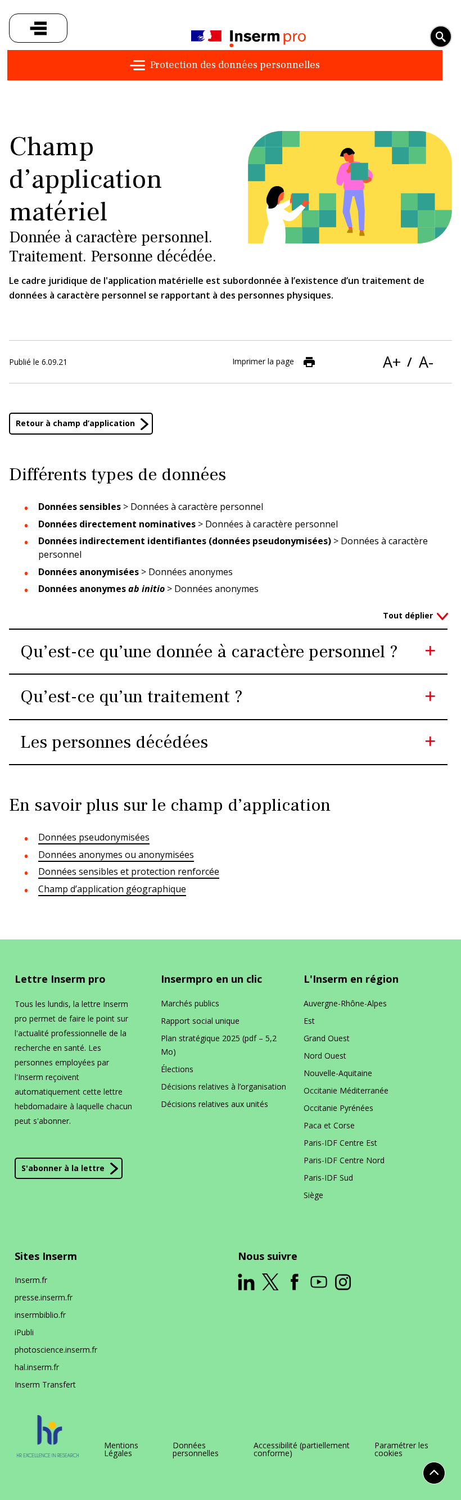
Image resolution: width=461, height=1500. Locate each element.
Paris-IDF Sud (328, 1177)
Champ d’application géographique (112, 889)
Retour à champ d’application (75, 423)
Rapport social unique (200, 1020)
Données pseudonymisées (94, 837)
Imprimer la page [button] (263, 361)
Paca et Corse (329, 1125)
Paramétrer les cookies (401, 1449)
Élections (177, 1069)
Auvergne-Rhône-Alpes (345, 1003)
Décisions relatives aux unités (214, 1104)
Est (309, 1020)
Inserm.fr (31, 1280)
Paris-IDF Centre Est (340, 1142)
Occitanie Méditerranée (346, 1090)
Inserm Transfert (45, 1384)
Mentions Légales (121, 1449)
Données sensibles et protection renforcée (128, 871)
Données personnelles (196, 1449)
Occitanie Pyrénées (338, 1108)
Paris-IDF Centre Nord (344, 1160)
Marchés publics (190, 1003)
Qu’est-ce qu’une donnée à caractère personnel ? (209, 651)
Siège (313, 1195)
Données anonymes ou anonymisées (116, 854)
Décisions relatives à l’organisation (223, 1086)
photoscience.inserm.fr (56, 1349)
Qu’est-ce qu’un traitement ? (131, 696)
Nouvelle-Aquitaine (338, 1073)
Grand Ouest (327, 1038)
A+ (392, 361)
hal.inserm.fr (37, 1367)
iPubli (24, 1332)
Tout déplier (408, 615)
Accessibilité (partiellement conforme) (302, 1449)
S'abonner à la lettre (63, 1168)
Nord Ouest (325, 1055)
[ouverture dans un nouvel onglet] (246, 1281)
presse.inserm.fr (44, 1297)
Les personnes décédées (114, 742)
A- (426, 361)
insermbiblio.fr (40, 1314)
